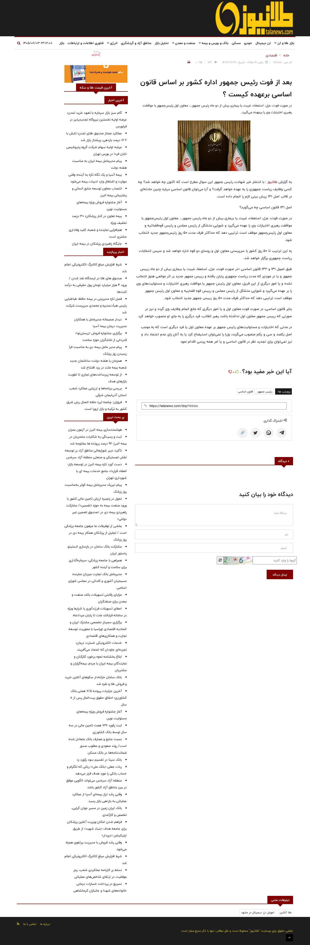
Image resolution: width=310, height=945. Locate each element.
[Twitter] (255, 433)
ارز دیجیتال (263, 43)
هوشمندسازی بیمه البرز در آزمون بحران (95, 430)
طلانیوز (271, 182)
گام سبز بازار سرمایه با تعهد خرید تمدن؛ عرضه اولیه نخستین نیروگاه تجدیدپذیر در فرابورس (97, 119)
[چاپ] (188, 62)
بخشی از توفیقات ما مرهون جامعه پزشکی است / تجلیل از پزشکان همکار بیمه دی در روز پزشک (95, 532)
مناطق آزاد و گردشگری (136, 43)
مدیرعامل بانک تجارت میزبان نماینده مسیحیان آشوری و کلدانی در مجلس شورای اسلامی (97, 581)
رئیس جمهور (264, 391)
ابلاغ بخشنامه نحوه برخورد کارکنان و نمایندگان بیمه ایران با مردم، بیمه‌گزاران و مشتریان (98, 663)
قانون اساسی (245, 391)
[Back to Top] (289, 937)
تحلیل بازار (162, 43)
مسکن (236, 43)
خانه (286, 55)
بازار (61, 43)
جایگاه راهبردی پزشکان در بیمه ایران (97, 244)
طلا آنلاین (285, 912)
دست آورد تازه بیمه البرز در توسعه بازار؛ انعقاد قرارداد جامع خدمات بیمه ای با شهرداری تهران (97, 471)
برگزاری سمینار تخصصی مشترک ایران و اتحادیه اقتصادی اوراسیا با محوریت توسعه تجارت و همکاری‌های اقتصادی (98, 629)
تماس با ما (29, 923)
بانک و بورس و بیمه (214, 43)
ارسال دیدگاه (280, 574)
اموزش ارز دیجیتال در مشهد (257, 912)
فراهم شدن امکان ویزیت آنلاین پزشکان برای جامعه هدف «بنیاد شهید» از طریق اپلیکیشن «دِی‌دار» (97, 828)
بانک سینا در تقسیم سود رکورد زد (99, 760)
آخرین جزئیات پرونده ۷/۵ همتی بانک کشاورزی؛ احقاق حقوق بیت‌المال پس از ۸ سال (98, 697)
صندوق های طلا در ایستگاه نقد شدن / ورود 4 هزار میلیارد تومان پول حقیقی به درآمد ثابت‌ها (95, 285)
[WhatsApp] (269, 433)
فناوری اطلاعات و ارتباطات (85, 43)
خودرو (248, 43)
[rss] (18, 923)
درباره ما (45, 923)
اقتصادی (271, 55)
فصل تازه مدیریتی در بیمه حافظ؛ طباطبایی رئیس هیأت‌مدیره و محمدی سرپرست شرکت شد (96, 305)
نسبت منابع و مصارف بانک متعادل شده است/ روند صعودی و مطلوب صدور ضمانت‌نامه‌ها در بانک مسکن (98, 746)
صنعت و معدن (184, 43)
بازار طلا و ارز (285, 43)
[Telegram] (282, 433)
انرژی (113, 43)
